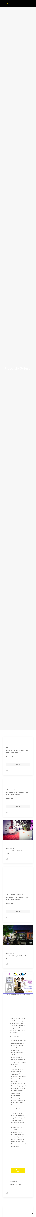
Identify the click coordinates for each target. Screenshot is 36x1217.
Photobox (11, 999)
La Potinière (12, 949)
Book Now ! (18, 1170)
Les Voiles (11, 844)
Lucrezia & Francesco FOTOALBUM (17, 889)
